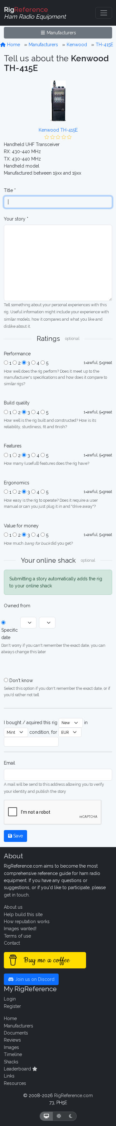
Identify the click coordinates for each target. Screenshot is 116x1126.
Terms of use (17, 936)
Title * (10, 190)
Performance (17, 353)
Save (17, 835)
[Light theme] (59, 1116)
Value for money (21, 525)
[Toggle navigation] (103, 13)
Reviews (12, 1040)
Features (13, 445)
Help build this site (23, 914)
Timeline (13, 1054)
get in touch (16, 894)
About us (13, 907)
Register (12, 1006)
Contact (12, 943)
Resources (15, 1083)
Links (9, 1075)
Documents (16, 1032)
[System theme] (46, 1116)
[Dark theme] (70, 1116)
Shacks (11, 1061)
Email (9, 763)
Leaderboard (18, 1068)
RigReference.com (73, 1095)
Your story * (16, 218)
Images (11, 1047)
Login (10, 998)
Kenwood (77, 44)
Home (13, 44)
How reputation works (27, 921)
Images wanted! (20, 928)
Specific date (9, 634)
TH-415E (104, 44)
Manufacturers (60, 32)
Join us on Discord (34, 979)
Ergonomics (16, 482)
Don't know (21, 680)
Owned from (17, 605)
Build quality (17, 402)
